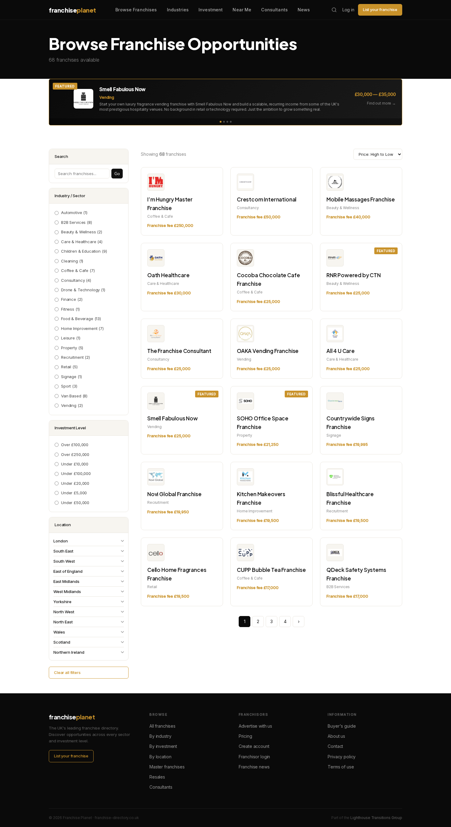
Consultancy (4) (76, 280)
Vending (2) (72, 405)
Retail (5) (69, 366)
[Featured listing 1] (221, 122)
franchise (72, 10)
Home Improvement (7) (82, 328)
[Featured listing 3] (227, 122)
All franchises (162, 726)
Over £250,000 (75, 454)
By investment (163, 746)
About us (336, 736)
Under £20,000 (75, 483)
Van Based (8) (74, 395)
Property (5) (72, 347)
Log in (348, 9)
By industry (160, 736)
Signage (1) (71, 376)
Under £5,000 (74, 492)
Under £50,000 (75, 502)
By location (160, 756)
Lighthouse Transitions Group (376, 817)
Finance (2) (71, 299)
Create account (254, 746)
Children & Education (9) (84, 251)
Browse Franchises (136, 9)
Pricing (245, 736)
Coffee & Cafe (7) (77, 270)
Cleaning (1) (72, 260)
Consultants (274, 9)
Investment (211, 9)
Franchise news (254, 766)
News (304, 9)
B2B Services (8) (76, 222)
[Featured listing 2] (224, 122)
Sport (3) (69, 386)
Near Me (242, 9)
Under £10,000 (74, 463)
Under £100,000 (76, 473)
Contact (335, 746)
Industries (178, 9)
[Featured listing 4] (231, 122)
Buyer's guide (342, 726)
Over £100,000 (74, 444)
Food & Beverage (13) (81, 318)
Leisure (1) (70, 337)
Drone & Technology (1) (83, 289)
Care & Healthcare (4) (81, 241)
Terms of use (341, 766)
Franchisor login (254, 756)
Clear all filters (67, 672)
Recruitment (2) (75, 357)
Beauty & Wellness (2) (81, 231)
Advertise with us (255, 726)
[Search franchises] (334, 9)
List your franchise (380, 9)
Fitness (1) (70, 309)
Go (117, 173)
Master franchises (166, 766)
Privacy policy (342, 756)
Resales (157, 776)
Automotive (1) (74, 212)
